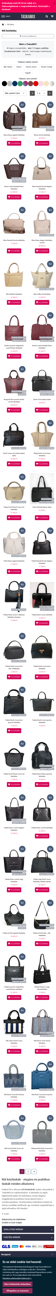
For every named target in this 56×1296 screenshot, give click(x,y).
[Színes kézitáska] (25, 83)
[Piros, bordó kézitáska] (35, 83)
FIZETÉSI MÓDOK (28, 1237)
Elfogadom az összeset (17, 1290)
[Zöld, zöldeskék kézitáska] (20, 83)
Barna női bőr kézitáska (42, 135)
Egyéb (28, 73)
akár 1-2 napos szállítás (38, 48)
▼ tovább (5, 1214)
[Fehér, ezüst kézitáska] (51, 83)
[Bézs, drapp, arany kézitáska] (46, 83)
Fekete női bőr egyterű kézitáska (14, 933)
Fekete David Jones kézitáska (42, 615)
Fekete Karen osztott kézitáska (42, 828)
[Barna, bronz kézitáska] (30, 83)
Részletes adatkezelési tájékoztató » (17, 1278)
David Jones (31, 67)
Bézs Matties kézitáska (14, 294)
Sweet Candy (46, 67)
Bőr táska (8, 67)
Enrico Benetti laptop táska (42, 507)
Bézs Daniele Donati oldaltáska (14, 240)
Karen (19, 67)
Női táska (10, 24)
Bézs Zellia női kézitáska (42, 294)
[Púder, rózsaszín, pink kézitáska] (41, 83)
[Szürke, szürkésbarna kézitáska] (9, 83)
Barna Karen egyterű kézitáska (14, 135)
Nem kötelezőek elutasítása (17, 1284)
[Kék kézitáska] (14, 83)
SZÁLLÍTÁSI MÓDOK (28, 1229)
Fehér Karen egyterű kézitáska (14, 561)
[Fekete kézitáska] (4, 83)
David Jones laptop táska (42, 399)
